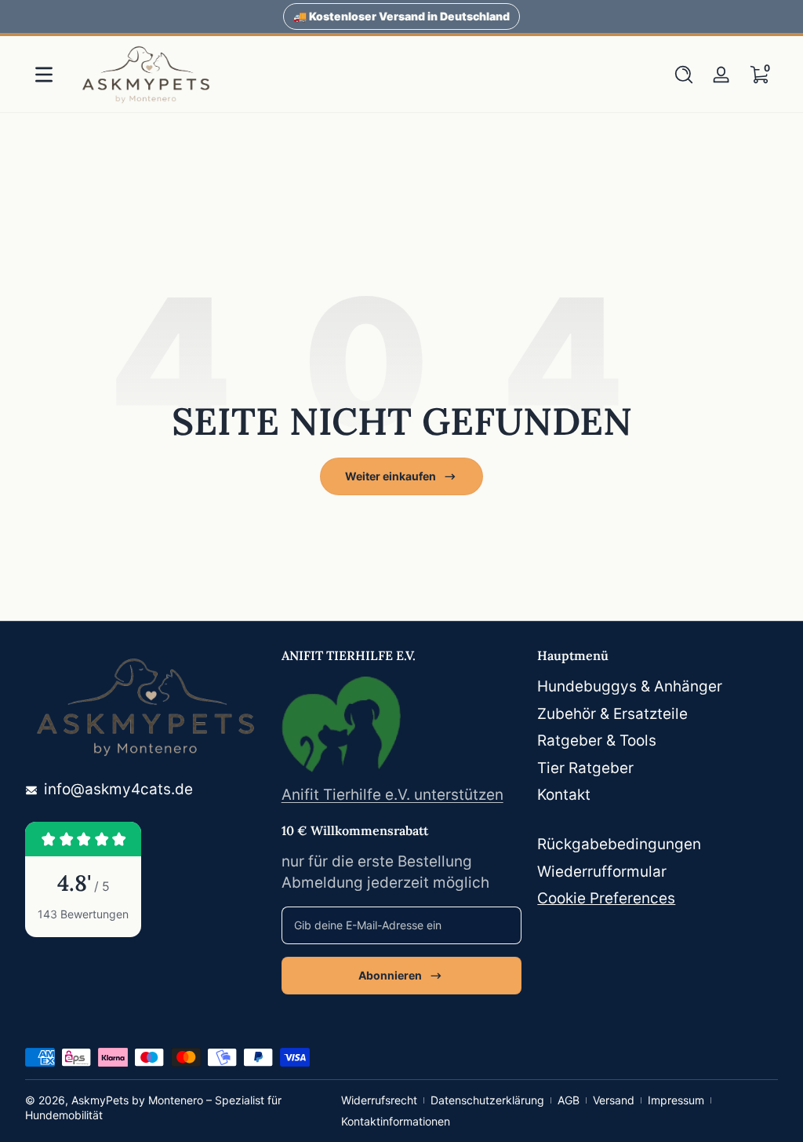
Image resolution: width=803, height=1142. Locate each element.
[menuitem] (657, 687)
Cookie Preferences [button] (606, 898)
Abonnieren (390, 975)
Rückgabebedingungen (619, 844)
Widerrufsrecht (379, 1100)
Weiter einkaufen (390, 476)
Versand (613, 1100)
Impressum (676, 1100)
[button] (684, 74)
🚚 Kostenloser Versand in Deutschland (401, 16)
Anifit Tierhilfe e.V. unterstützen (392, 795)
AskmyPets (100, 1100)
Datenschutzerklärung (487, 1100)
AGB (569, 1100)
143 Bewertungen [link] (83, 914)
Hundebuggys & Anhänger (629, 686)
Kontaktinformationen (395, 1121)
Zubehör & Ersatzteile (612, 714)
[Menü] (44, 74)
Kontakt (563, 795)
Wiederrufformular (602, 872)
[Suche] (683, 74)
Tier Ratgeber (585, 768)
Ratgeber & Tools (596, 741)
